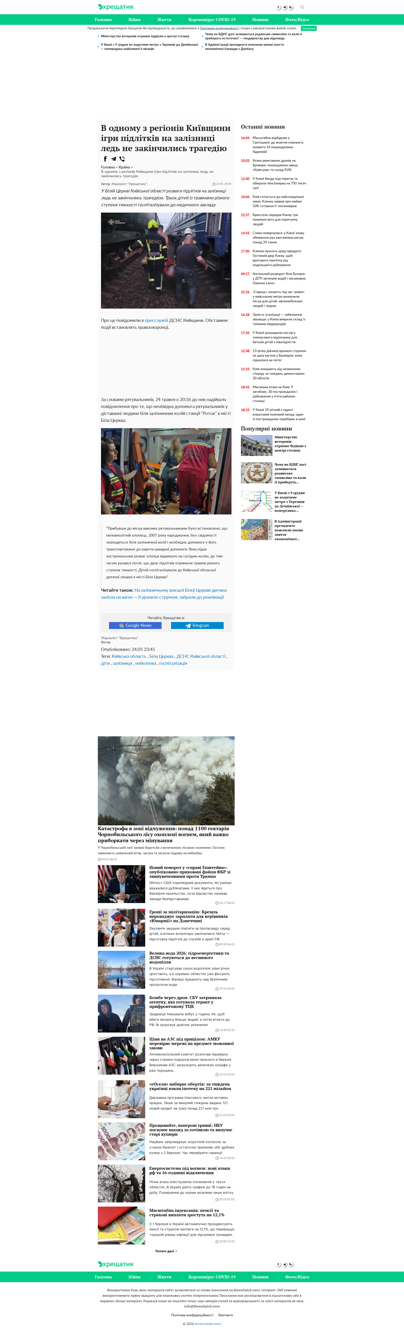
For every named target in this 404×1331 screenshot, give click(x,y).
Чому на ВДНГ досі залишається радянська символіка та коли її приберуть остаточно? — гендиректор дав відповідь (253, 36)
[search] (302, 7)
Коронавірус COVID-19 (212, 19)
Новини (260, 19)
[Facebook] (105, 159)
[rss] (290, 7)
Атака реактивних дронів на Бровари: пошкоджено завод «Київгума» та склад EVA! (275, 165)
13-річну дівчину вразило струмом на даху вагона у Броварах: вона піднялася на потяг (279, 355)
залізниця (122, 663)
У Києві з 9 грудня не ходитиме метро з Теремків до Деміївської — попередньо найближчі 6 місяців (149, 47)
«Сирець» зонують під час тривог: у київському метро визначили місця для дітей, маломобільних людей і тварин (279, 299)
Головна (103, 19)
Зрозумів (308, 28)
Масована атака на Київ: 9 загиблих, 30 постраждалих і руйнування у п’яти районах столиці (275, 394)
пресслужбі (156, 320)
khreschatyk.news (208, 1324)
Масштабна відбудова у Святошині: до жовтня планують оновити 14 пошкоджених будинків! (278, 144)
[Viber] (122, 159)
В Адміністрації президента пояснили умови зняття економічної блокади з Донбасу (244, 47)
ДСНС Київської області (201, 656)
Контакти (225, 1315)
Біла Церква (161, 656)
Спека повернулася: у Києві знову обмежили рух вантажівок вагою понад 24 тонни (278, 237)
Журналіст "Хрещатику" (129, 184)
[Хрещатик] (115, 7)
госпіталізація (173, 663)
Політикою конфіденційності (219, 28)
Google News (139, 625)
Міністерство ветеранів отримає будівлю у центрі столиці (145, 36)
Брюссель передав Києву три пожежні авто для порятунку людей (275, 219)
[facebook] (278, 7)
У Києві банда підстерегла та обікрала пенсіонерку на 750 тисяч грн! (279, 183)
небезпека (145, 663)
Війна (135, 19)
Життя (164, 19)
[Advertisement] (202, 88)
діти (105, 663)
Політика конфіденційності (192, 1315)
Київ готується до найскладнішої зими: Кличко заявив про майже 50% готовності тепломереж (278, 201)
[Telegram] (113, 159)
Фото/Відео (297, 19)
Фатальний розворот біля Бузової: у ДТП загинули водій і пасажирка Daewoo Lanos (279, 278)
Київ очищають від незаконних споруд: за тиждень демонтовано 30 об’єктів (278, 373)
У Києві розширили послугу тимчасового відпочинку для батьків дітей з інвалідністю (275, 337)
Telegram (200, 625)
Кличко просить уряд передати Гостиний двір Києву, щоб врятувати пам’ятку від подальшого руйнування (277, 258)
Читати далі (165, 1251)
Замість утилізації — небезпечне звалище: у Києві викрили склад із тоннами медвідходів (279, 319)
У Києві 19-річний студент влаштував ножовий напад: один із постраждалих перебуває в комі (279, 414)
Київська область (129, 656)
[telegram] (284, 7)
